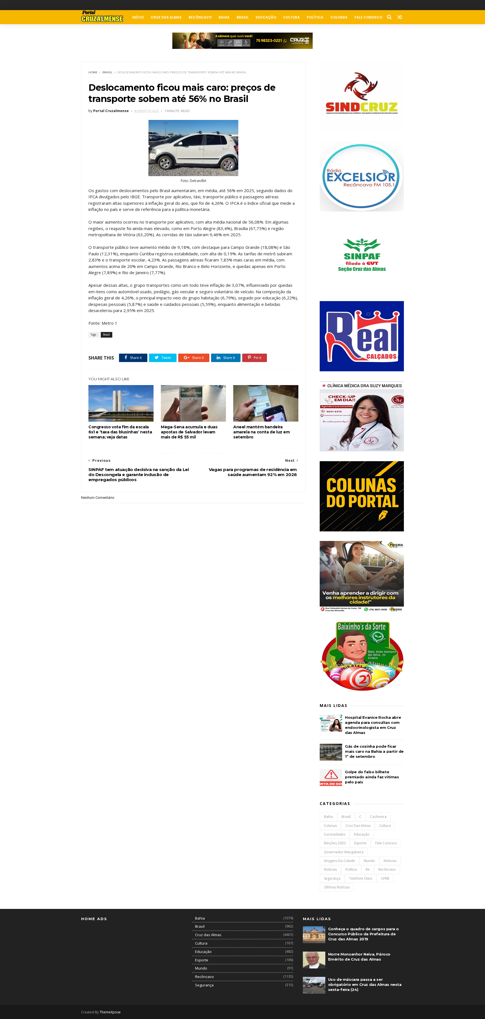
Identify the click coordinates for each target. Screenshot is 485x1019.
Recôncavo (200, 17)
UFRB (385, 878)
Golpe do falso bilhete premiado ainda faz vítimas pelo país (372, 777)
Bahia (224, 17)
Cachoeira (378, 816)
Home (93, 72)
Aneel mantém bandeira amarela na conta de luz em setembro (261, 432)
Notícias (330, 869)
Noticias (390, 860)
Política (315, 17)
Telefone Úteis (360, 878)
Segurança (332, 878)
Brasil (243, 17)
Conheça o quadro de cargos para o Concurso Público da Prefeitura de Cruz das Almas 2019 (363, 934)
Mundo (369, 860)
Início (138, 17)
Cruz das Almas (166, 17)
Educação (266, 17)
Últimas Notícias (337, 887)
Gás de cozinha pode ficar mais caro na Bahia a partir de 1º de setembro (374, 751)
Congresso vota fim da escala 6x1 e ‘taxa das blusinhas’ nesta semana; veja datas (120, 432)
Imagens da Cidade (339, 860)
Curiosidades (334, 834)
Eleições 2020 (335, 843)
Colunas (338, 17)
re (368, 869)
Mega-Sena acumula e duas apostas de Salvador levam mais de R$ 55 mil (189, 432)
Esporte (360, 843)
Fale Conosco (368, 17)
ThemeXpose (110, 1012)
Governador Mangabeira (343, 852)
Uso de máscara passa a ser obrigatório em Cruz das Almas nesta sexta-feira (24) (365, 984)
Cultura (291, 17)
